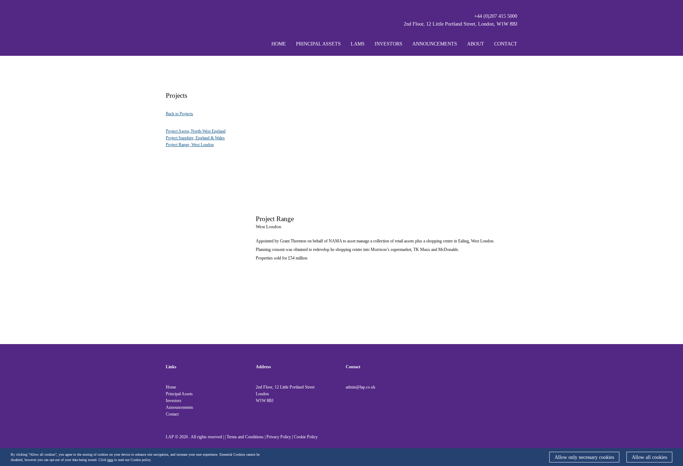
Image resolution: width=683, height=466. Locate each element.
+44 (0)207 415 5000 (495, 16)
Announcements (434, 44)
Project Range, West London (190, 144)
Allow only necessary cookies (584, 457)
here (110, 460)
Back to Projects (179, 113)
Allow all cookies (649, 457)
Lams (358, 44)
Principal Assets (318, 44)
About (475, 44)
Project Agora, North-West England (196, 131)
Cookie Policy (306, 436)
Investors (388, 44)
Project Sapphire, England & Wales (195, 137)
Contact (505, 44)
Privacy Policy (278, 436)
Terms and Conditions (245, 436)
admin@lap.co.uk (360, 387)
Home (278, 44)
